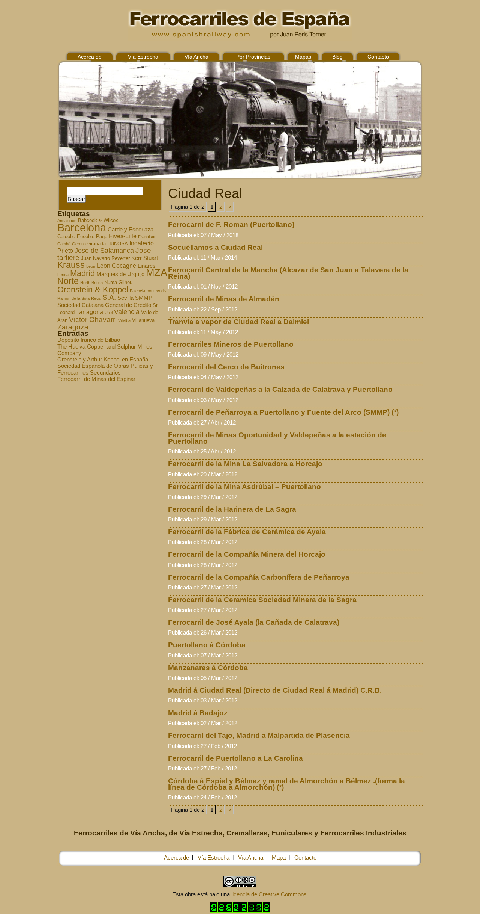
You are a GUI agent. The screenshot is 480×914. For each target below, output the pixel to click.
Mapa (279, 857)
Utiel (108, 312)
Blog (337, 57)
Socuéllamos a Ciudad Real (215, 247)
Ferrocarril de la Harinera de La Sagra (232, 509)
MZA (156, 272)
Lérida (63, 274)
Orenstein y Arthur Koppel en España (102, 359)
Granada (96, 243)
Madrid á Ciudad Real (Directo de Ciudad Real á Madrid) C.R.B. (275, 690)
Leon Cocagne (116, 265)
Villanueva (143, 320)
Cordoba (66, 236)
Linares (147, 266)
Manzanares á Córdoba (208, 668)
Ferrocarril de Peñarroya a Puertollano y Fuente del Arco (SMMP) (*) (283, 412)
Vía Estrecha (143, 57)
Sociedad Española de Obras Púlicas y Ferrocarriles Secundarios (105, 369)
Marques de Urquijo (120, 274)
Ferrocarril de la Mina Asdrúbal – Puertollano (244, 487)
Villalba (124, 320)
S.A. (109, 297)
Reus (96, 298)
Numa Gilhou (118, 282)
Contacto (378, 57)
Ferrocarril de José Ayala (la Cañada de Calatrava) (253, 622)
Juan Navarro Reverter (105, 258)
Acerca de (90, 57)
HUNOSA (117, 243)
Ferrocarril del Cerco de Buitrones (226, 367)
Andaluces (66, 220)
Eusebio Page (92, 236)
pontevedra (157, 291)
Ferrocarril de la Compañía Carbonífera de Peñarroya (259, 577)
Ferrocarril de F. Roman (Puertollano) (231, 224)
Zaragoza (72, 327)
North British (91, 282)
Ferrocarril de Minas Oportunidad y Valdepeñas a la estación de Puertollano (277, 438)
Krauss (71, 265)
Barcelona (81, 227)
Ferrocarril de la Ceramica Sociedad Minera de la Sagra (262, 600)
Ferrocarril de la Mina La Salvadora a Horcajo (245, 464)
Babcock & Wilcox (98, 220)
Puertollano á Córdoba (207, 645)
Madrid (82, 273)
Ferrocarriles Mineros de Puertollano (231, 344)
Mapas (303, 57)
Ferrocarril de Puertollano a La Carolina (235, 758)
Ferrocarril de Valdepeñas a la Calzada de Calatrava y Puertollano (280, 389)
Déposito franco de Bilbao (88, 340)
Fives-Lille (122, 236)
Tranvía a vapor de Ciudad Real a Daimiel (238, 322)
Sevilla (125, 298)
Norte (68, 281)
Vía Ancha (196, 57)
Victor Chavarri (93, 319)
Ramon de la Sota (73, 298)
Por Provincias (253, 57)
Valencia (127, 312)
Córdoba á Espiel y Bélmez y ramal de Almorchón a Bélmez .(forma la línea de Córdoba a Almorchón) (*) (286, 784)
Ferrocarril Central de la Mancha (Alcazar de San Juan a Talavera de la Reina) (288, 273)
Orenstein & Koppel (92, 289)
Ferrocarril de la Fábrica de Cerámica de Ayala (247, 532)
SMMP (143, 298)
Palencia (137, 291)
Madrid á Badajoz (198, 713)
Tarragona (89, 311)
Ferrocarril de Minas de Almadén (223, 299)
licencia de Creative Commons (269, 894)
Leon (90, 266)
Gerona (79, 244)
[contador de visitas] (240, 911)
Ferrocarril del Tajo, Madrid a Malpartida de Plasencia (259, 735)
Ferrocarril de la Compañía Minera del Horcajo (247, 554)
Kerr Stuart (144, 258)
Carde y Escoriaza (130, 230)
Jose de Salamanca (104, 250)
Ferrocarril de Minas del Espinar (96, 379)
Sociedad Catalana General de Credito (104, 305)
